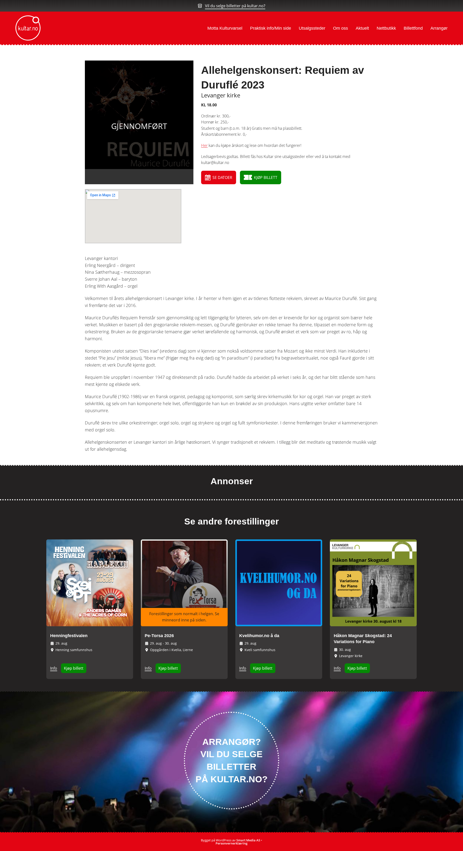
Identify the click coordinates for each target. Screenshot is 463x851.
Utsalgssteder (312, 28)
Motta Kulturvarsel (224, 28)
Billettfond (413, 28)
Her (204, 145)
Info (53, 668)
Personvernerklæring (231, 843)
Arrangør (439, 28)
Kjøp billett (73, 668)
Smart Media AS (248, 840)
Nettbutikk (386, 28)
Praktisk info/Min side (270, 28)
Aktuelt (362, 28)
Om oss (340, 28)
